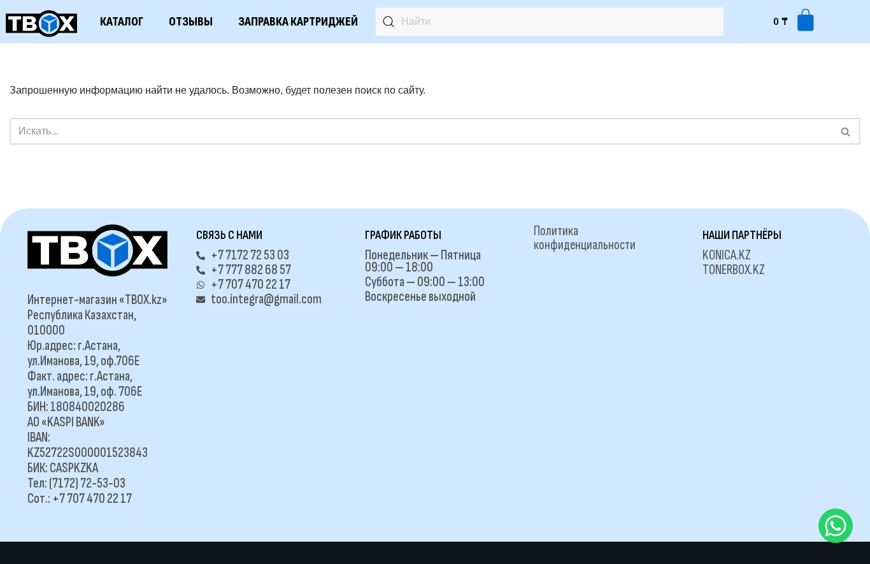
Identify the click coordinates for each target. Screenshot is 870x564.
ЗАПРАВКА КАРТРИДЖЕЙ (298, 21)
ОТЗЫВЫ (191, 21)
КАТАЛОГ (121, 21)
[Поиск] (846, 131)
